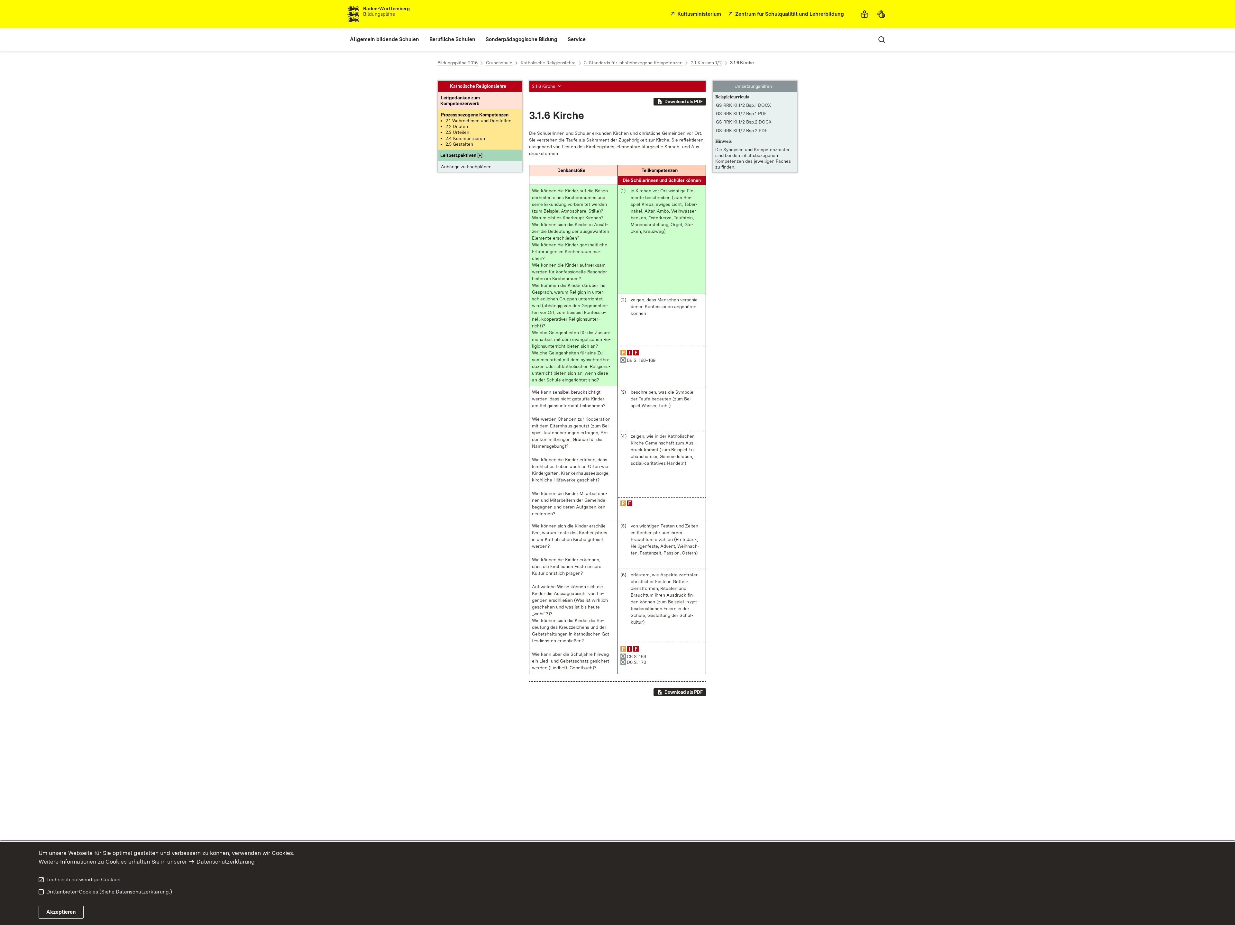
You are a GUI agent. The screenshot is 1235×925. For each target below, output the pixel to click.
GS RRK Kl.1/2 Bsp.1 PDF (741, 113)
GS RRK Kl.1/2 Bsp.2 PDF (741, 130)
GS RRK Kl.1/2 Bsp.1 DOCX (743, 105)
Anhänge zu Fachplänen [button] (466, 166)
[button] (461, 155)
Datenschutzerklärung (226, 861)
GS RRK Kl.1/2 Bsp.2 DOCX (744, 122)
